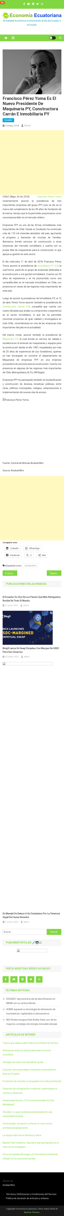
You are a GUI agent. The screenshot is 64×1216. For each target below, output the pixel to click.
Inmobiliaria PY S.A (48, 265)
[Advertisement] (32, 162)
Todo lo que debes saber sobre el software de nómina (30, 1043)
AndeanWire (30, 565)
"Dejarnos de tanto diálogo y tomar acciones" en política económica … (55, 573)
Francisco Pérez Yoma (49, 196)
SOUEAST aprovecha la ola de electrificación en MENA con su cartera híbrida (30, 1001)
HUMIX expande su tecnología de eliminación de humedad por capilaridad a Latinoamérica (30, 1011)
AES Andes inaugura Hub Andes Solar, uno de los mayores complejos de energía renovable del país (31, 1021)
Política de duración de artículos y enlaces (27, 1198)
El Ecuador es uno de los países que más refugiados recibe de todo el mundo (32, 599)
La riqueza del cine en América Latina (22, 1135)
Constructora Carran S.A (16, 306)
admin (27, 125)
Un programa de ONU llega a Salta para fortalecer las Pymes (12, 573)
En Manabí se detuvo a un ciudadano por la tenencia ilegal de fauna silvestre (31, 915)
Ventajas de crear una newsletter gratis (23, 1062)
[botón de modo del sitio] (52, 38)
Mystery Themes (31, 1212)
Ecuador (8, 120)
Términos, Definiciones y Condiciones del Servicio (31, 1194)
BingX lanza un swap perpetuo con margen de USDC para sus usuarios (31, 650)
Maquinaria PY (10, 339)
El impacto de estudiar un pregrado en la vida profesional (32, 1081)
